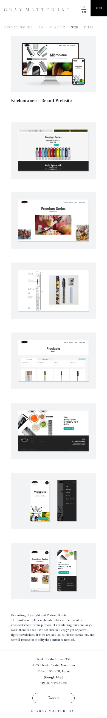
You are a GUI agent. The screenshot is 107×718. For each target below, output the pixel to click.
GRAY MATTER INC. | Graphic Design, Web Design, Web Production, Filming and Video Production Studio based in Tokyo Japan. (37, 9)
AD (40, 27)
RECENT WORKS (18, 27)
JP (84, 7)
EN (84, 12)
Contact (53, 698)
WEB (75, 27)
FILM (88, 27)
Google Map (53, 677)
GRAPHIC (57, 27)
